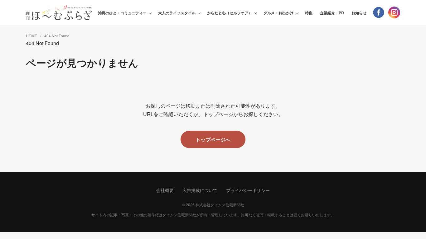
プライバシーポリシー (248, 190)
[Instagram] (394, 12)
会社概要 (165, 190)
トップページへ (213, 139)
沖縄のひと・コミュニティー (122, 13)
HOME (31, 35)
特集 (308, 13)
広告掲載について (199, 190)
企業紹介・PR (332, 13)
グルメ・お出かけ (278, 13)
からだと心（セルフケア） (229, 13)
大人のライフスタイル (177, 13)
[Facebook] (379, 12)
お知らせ (358, 13)
